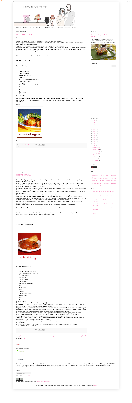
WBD (105, 185)
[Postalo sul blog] (40, 145)
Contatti (25, 27)
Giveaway (107, 180)
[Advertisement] (51, 159)
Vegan (100, 185)
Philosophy (39, 27)
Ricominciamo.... (23, 175)
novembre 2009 (97, 147)
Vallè (98, 185)
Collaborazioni (94, 175)
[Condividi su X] (41, 145)
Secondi (111, 183)
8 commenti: (31, 330)
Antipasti (98, 174)
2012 (94, 139)
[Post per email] (36, 144)
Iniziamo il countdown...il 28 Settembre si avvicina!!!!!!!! (103, 204)
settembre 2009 (97, 152)
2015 (94, 133)
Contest (100, 175)
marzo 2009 (96, 160)
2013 (94, 137)
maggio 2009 (96, 156)
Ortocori (110, 182)
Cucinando (113, 175)
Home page (18, 27)
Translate (28, 375)
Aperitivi (103, 174)
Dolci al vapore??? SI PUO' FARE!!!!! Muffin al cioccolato (103, 208)
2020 (94, 123)
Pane (114, 182)
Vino (103, 185)
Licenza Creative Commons (43, 381)
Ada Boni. (93, 174)
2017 (94, 129)
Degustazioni (94, 177)
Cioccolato (113, 174)
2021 (94, 120)
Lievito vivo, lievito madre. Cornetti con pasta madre (104, 212)
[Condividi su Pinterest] (44, 145)
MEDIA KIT (75, 27)
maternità (100, 182)
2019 (94, 125)
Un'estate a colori (24, 35)
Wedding (108, 185)
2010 (94, 143)
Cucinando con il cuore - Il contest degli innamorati (102, 196)
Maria (92, 182)
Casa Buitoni (107, 174)
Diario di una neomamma (63, 27)
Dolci (99, 180)
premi (95, 183)
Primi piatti (23, 332)
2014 (94, 135)
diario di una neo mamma (103, 177)
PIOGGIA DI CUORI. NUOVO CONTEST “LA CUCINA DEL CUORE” (103, 192)
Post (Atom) (24, 338)
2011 (94, 141)
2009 (94, 145)
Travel (95, 185)
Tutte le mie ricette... (49, 27)
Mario (95, 182)
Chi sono (32, 27)
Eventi (102, 180)
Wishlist (112, 185)
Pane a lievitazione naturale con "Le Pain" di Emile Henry (103, 200)
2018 (94, 127)
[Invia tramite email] (38, 145)
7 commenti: (31, 144)
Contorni (23, 147)
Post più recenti (20, 336)
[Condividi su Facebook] (43, 145)
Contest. (104, 175)
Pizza (92, 183)
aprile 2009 (95, 158)
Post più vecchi (82, 336)
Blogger (95, 385)
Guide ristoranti (112, 180)
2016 (94, 131)
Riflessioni (106, 183)
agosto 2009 (96, 154)
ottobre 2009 (96, 149)
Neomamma (105, 182)
